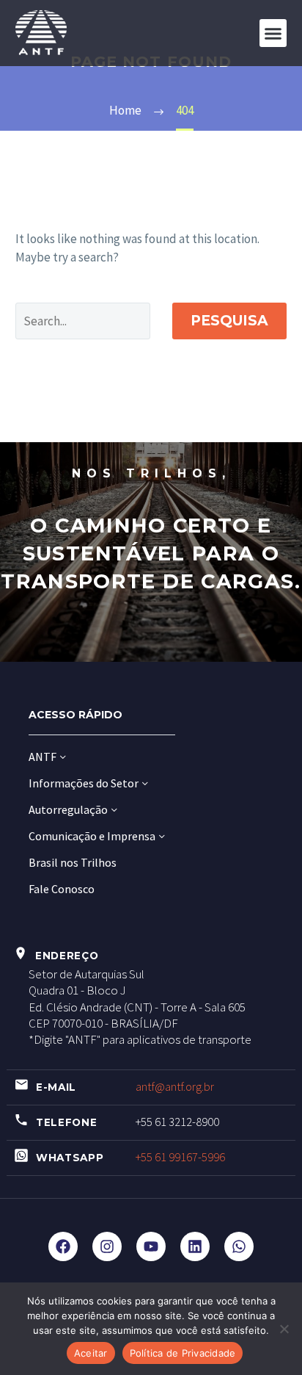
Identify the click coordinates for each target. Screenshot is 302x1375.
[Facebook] (63, 1246)
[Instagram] (107, 1246)
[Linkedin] (195, 1246)
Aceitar (91, 1353)
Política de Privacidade (183, 1353)
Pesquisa (229, 320)
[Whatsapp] (239, 1246)
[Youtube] (151, 1246)
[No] (283, 1328)
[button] (273, 33)
